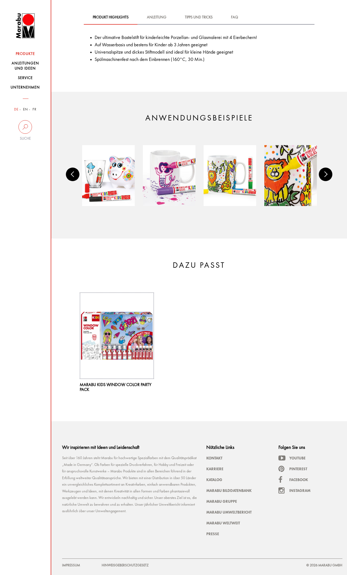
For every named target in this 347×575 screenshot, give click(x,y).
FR (35, 109)
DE (16, 109)
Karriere (214, 468)
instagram (299, 490)
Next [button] (325, 174)
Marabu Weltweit (223, 523)
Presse (212, 533)
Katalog (214, 479)
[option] (108, 175)
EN (25, 109)
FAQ (234, 17)
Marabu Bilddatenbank (229, 490)
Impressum (71, 565)
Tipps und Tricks (199, 17)
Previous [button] (72, 174)
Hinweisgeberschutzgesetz (125, 565)
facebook (298, 480)
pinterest (298, 469)
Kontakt (214, 458)
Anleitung (156, 17)
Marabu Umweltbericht (229, 512)
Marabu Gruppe (221, 501)
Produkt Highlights (110, 17)
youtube (297, 458)
